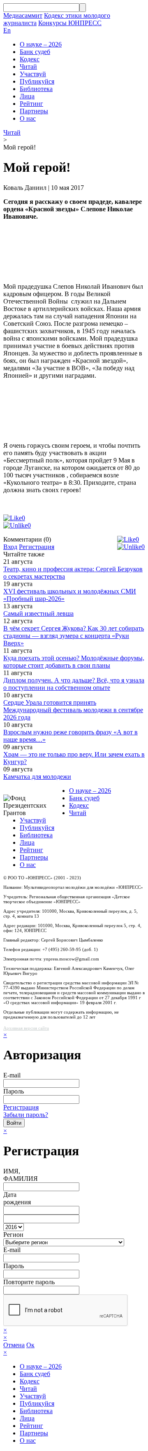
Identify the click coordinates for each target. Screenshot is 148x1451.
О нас (28, 118)
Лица (27, 96)
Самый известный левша (38, 613)
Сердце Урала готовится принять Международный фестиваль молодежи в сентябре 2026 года (73, 710)
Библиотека (36, 88)
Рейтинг (31, 103)
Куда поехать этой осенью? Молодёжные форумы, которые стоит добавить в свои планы (73, 661)
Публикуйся (37, 81)
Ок (30, 1344)
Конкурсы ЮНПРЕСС (70, 22)
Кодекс (29, 59)
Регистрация (36, 546)
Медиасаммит (22, 15)
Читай (28, 66)
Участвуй (33, 73)
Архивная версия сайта (26, 1028)
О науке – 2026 (41, 44)
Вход (10, 546)
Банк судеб (35, 51)
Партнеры (34, 110)
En (7, 30)
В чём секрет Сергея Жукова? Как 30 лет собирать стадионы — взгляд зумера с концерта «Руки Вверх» (73, 636)
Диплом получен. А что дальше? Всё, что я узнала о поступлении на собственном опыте (73, 684)
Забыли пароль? (25, 1114)
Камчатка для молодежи (37, 776)
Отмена (14, 1344)
